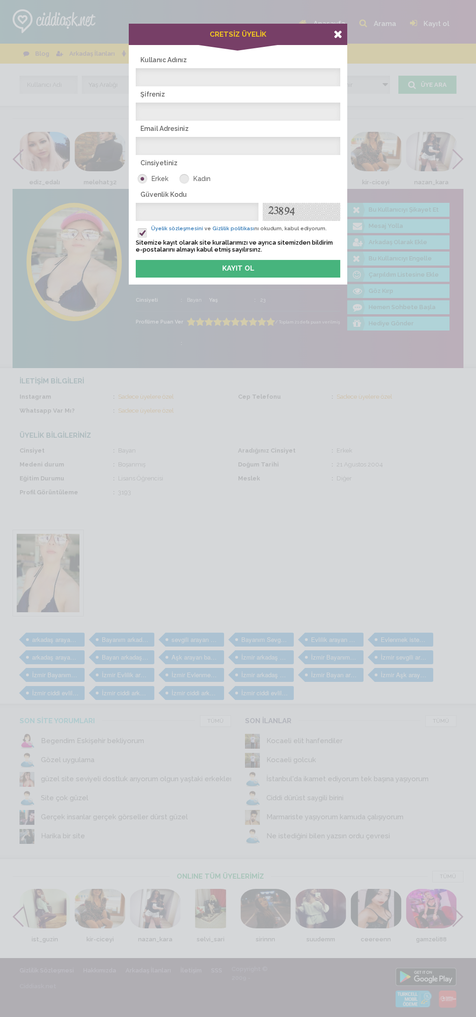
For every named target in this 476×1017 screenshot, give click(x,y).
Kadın (202, 178)
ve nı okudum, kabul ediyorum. (239, 229)
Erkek (160, 178)
